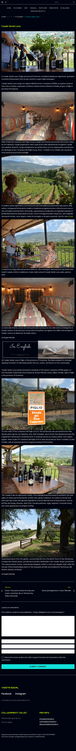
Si (2, 269)
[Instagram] (5, 2)
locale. (70, 216)
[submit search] (74, 2)
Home (3, 17)
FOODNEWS (19, 17)
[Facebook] (2, 2)
